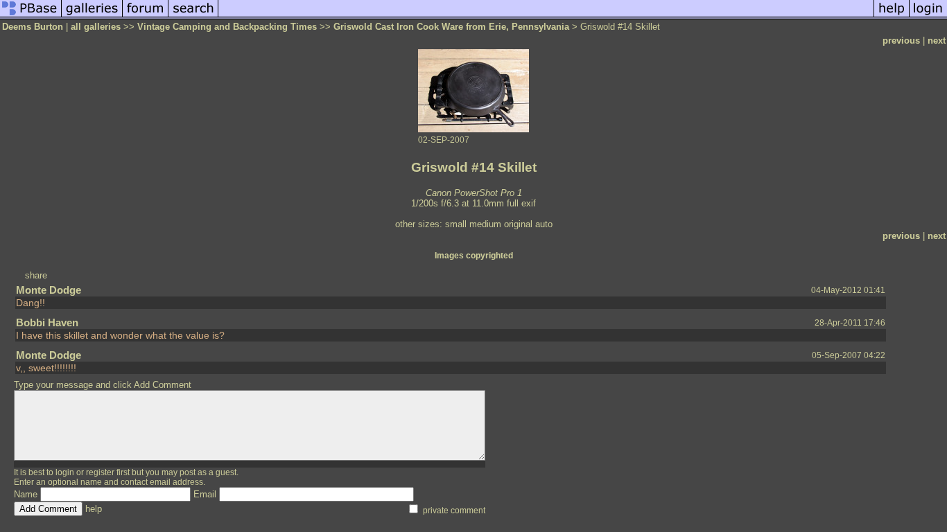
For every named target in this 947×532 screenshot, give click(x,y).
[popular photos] (546, 16)
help (93, 509)
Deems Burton (32, 26)
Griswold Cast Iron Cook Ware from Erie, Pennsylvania (451, 26)
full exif (521, 203)
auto (544, 224)
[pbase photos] (31, 16)
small (456, 224)
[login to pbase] (928, 16)
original (518, 224)
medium (485, 224)
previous (901, 40)
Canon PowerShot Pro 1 (474, 193)
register (100, 472)
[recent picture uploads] (92, 16)
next (937, 40)
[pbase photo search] (193, 16)
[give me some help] (892, 16)
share (36, 275)
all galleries (96, 26)
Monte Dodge (48, 290)
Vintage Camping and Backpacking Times (227, 26)
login (64, 472)
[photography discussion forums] (145, 16)
